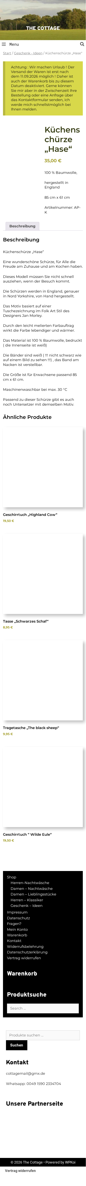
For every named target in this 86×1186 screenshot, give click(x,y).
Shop (11, 877)
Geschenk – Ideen (27, 905)
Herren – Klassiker (27, 900)
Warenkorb (17, 935)
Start (7, 53)
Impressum (17, 912)
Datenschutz (18, 918)
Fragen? (14, 924)
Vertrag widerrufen (24, 958)
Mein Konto (17, 929)
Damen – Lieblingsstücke (33, 894)
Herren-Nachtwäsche (30, 883)
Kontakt (14, 941)
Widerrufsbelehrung (25, 946)
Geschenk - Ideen (28, 53)
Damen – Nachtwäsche (32, 888)
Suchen (16, 1045)
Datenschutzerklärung (27, 952)
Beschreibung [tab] (22, 226)
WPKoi (70, 1162)
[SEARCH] (82, 44)
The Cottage (43, 28)
